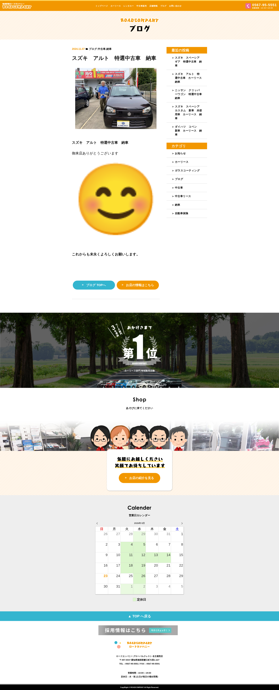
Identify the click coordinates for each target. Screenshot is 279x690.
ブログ (163, 6)
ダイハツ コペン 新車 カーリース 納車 (188, 130)
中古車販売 (141, 6)
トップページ (101, 6)
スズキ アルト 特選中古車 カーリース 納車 (190, 77)
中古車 (102, 48)
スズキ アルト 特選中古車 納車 (114, 58)
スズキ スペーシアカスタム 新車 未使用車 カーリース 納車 (188, 112)
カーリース (116, 6)
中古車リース (183, 196)
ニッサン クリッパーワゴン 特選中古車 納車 (190, 94)
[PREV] (97, 523)
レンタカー (128, 6)
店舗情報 (153, 6)
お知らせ (180, 153)
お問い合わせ (175, 6)
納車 (109, 48)
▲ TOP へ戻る (139, 616)
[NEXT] (181, 523)
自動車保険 (181, 213)
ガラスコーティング (187, 170)
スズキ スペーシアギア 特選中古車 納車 (188, 61)
